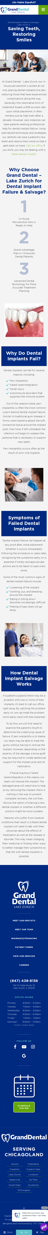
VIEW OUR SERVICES (24, 956)
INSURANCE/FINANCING (24, 938)
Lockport (33, 1175)
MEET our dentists (24, 921)
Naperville (14, 1180)
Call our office (34, 146)
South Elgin (15, 1185)
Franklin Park (33, 1169)
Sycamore (33, 1185)
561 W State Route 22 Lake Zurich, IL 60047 (24, 987)
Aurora (14, 1164)
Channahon (33, 1164)
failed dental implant (24, 154)
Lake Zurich (15, 1175)
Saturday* (12, 1022)
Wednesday (13, 1011)
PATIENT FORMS (24, 947)
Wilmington (24, 1190)
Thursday (12, 1014)
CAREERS (24, 965)
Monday (11, 1003)
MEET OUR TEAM (24, 929)
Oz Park (33, 1180)
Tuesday (11, 1007)
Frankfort (15, 1169)
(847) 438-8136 (24, 980)
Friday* (11, 1018)
